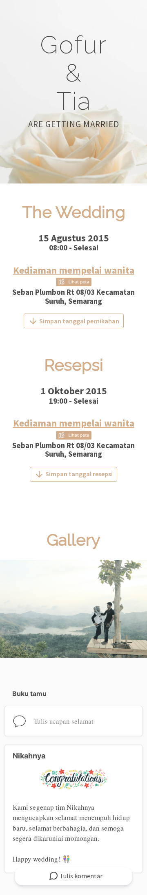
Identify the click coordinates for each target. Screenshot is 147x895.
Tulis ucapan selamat (64, 721)
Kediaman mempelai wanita (73, 270)
